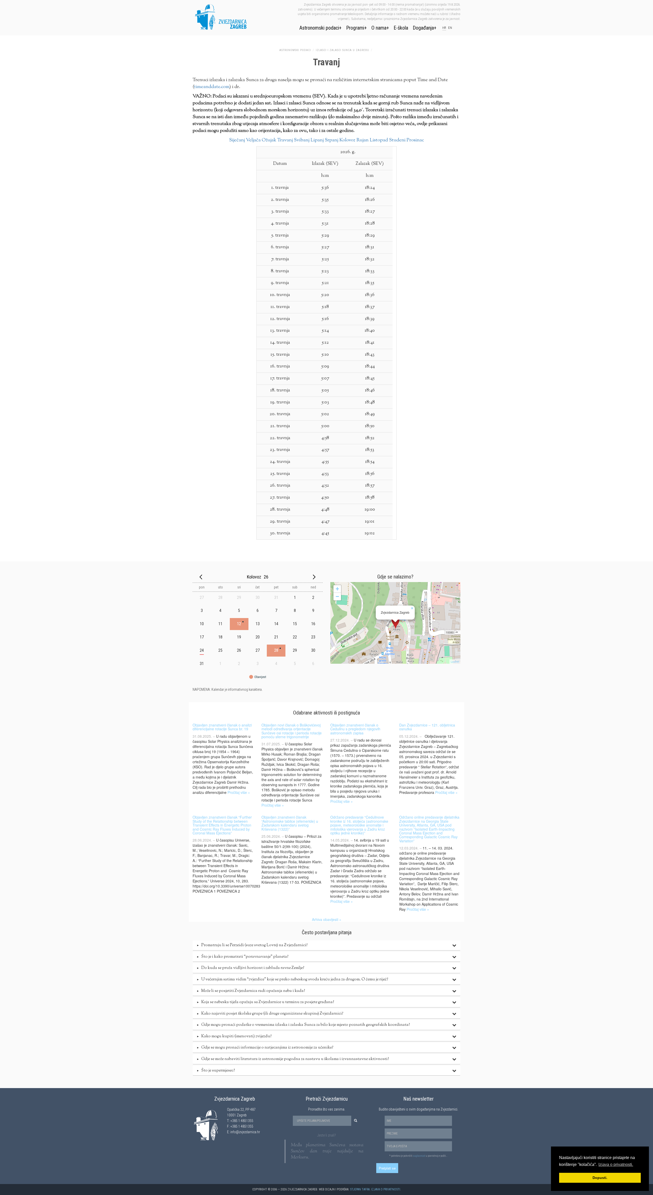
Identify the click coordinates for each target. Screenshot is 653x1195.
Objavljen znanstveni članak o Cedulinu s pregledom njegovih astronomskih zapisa (355, 728)
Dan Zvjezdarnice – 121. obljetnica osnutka (427, 726)
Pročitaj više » (239, 792)
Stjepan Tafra (360, 1189)
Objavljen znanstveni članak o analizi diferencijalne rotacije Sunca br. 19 (222, 726)
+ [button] (337, 589)
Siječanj (237, 140)
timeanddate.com (211, 86)
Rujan (362, 140)
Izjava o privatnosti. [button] (615, 1164)
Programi (355, 28)
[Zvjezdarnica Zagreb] (395, 623)
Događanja (423, 28)
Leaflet (455, 661)
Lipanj (317, 140)
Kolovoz (347, 140)
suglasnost (419, 1155)
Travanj (285, 140)
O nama (378, 28)
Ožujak (269, 140)
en (450, 28)
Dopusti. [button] (600, 1178)
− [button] (337, 596)
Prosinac (415, 140)
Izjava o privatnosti (385, 1189)
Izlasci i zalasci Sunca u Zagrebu (342, 50)
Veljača (253, 140)
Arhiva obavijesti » (326, 919)
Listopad (379, 140)
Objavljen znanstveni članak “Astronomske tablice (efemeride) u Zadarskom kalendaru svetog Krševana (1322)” (289, 823)
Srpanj (331, 140)
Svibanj (301, 140)
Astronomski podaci (319, 28)
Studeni (397, 140)
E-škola (401, 28)
